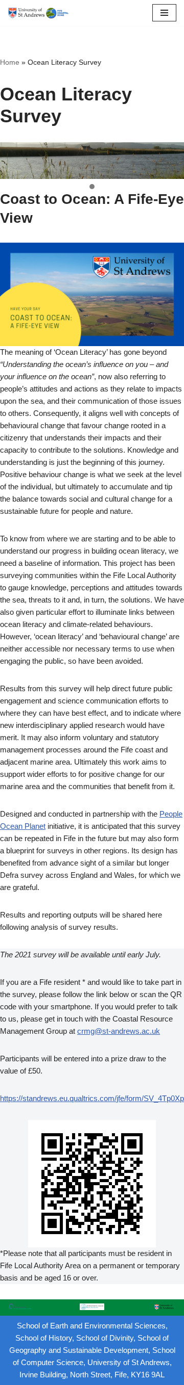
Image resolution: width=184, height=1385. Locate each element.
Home (9, 62)
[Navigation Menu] (164, 12)
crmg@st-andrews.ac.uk (118, 1031)
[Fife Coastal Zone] (38, 13)
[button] (92, 187)
